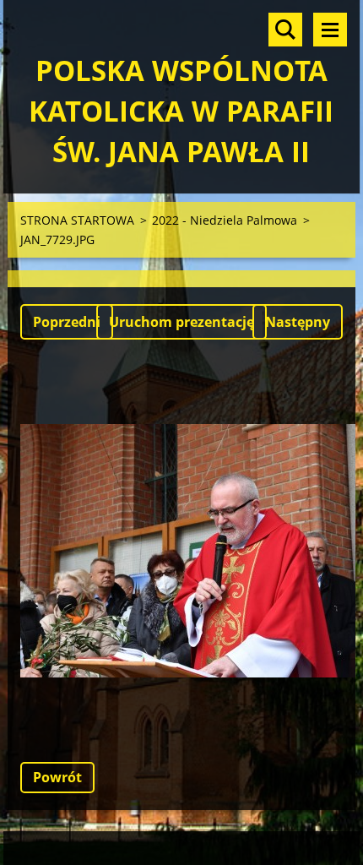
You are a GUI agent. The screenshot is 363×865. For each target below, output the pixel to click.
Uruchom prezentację (181, 322)
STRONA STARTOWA (77, 220)
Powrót (57, 777)
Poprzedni (66, 322)
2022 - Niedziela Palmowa (224, 220)
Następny (297, 322)
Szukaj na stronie (285, 29)
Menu (330, 29)
